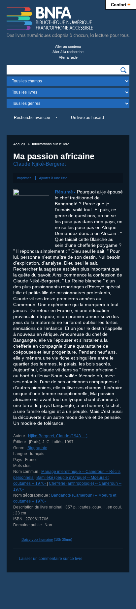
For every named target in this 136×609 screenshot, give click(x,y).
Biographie (37, 448)
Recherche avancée (32, 117)
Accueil (19, 144)
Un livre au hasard (87, 117)
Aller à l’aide (68, 57)
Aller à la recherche (68, 52)
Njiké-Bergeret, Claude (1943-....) (57, 436)
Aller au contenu (68, 46)
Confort (120, 4)
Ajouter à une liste (53, 178)
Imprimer (24, 178)
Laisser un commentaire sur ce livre (51, 558)
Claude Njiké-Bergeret (39, 164)
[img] (123, 70)
